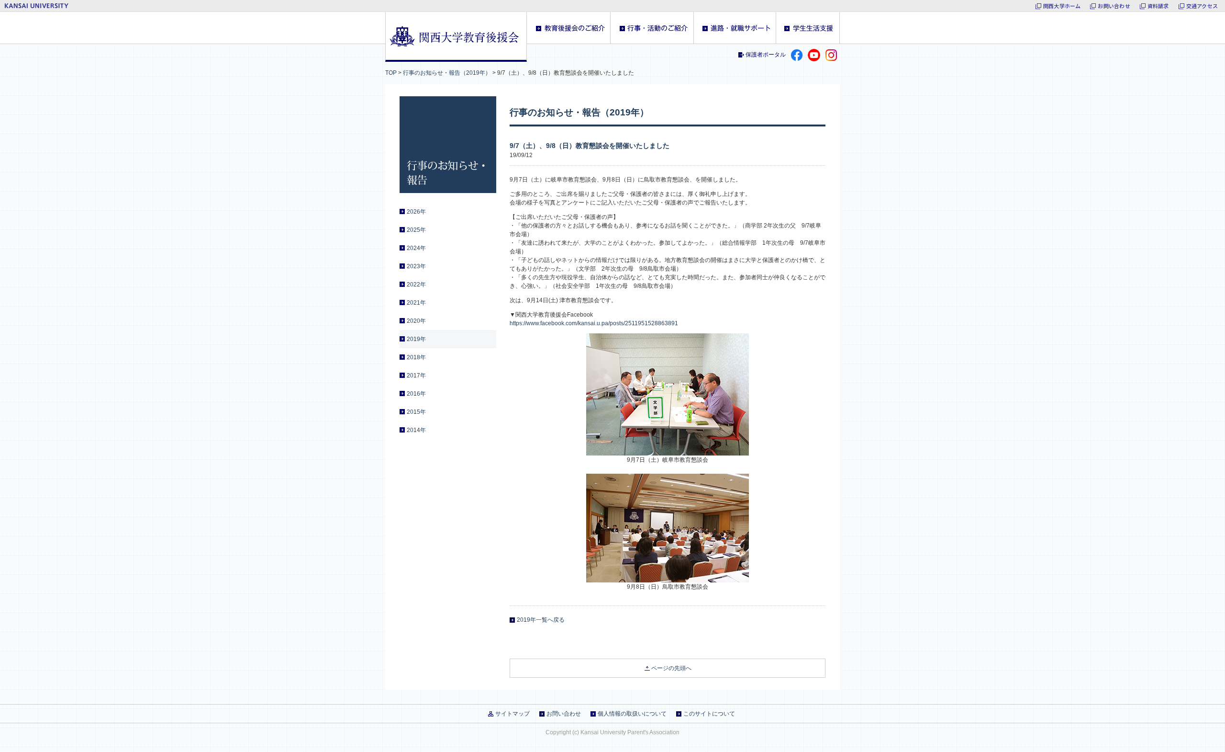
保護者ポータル (766, 54)
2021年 (416, 302)
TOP (391, 72)
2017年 (416, 375)
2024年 (416, 248)
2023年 (416, 266)
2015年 (416, 412)
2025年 (416, 230)
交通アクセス (1202, 6)
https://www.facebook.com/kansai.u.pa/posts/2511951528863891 (594, 323)
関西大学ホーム (1062, 6)
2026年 (416, 211)
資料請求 (1158, 6)
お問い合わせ (1114, 6)
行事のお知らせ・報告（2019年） (447, 72)
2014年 (416, 430)
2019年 (416, 339)
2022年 (416, 284)
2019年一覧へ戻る (541, 619)
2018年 (416, 357)
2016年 (416, 393)
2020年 (416, 321)
